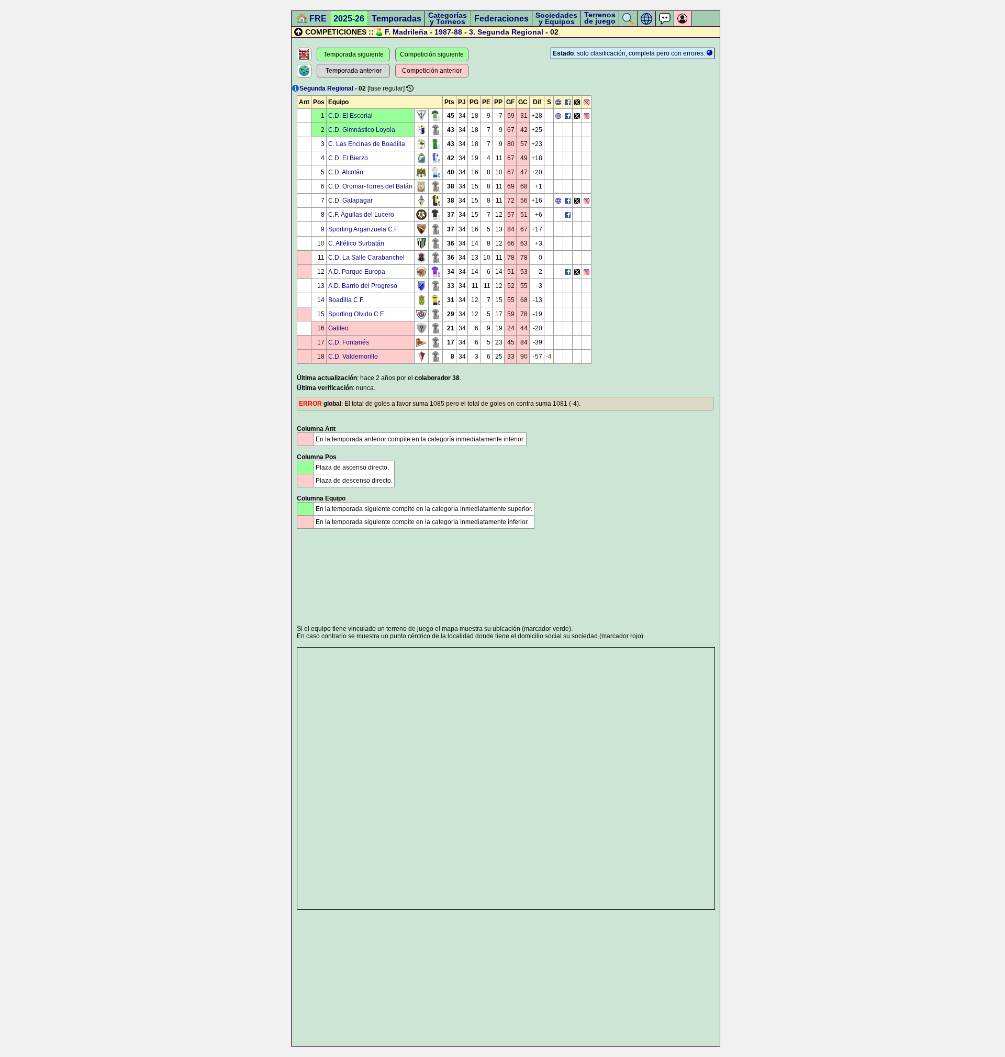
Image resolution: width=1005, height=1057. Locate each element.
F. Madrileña (406, 32)
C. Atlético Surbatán (356, 243)
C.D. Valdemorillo (353, 356)
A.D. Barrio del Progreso (362, 286)
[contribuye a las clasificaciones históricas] (410, 88)
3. (472, 32)
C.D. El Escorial (350, 115)
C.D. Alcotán (345, 172)
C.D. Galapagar (350, 200)
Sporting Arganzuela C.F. (363, 229)
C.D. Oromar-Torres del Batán (370, 186)
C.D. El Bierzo (348, 158)
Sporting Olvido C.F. (356, 314)
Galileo (338, 328)
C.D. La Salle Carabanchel (366, 257)
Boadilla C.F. (346, 300)
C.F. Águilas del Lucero (361, 214)
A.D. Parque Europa (356, 271)
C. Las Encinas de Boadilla (366, 144)
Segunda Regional (510, 32)
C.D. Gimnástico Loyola (361, 129)
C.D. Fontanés (348, 342)
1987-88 (448, 32)
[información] (295, 88)
